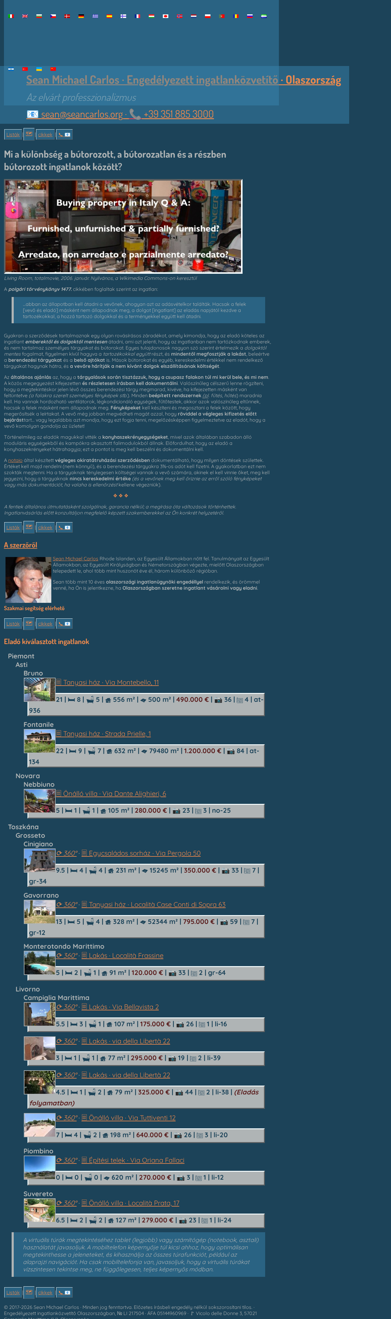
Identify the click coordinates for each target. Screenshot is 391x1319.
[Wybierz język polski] (208, 16)
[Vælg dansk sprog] (67, 16)
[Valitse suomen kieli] (123, 16)
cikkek (45, 134)
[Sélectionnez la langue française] (137, 16)
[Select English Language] (25, 16)
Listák (13, 134)
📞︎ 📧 (64, 134)
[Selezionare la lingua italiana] (11, 16)
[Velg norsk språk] (180, 16)
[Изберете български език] (39, 16)
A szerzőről (20, 544)
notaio (15, 460)
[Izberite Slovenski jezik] (264, 16)
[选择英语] (53, 69)
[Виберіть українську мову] (39, 69)
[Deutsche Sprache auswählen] (81, 16)
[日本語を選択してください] (166, 16)
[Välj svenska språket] (11, 69)
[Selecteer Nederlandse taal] (194, 16)
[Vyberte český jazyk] (53, 16)
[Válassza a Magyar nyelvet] (151, 16)
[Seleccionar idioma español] (109, 16)
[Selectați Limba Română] (236, 16)
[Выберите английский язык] (250, 16)
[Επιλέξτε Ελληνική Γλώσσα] (95, 16)
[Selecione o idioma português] (222, 16)
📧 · (120, 113)
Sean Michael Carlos (75, 558)
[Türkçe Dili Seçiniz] (25, 69)
